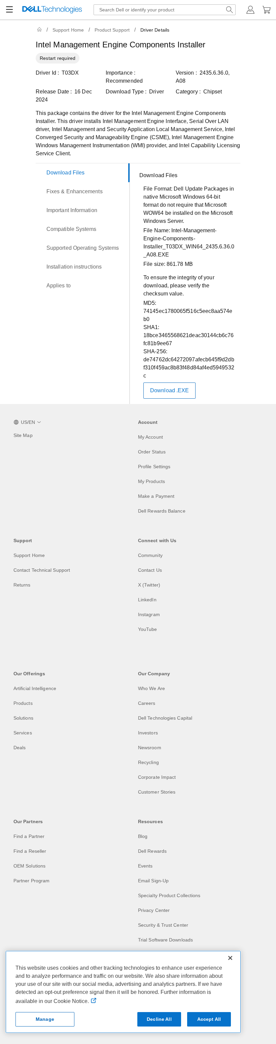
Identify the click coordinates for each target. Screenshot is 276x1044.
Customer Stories (156, 792)
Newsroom (149, 747)
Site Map (23, 435)
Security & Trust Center (163, 925)
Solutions (23, 718)
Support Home (68, 30)
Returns (22, 585)
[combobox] (165, 9)
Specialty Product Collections (169, 895)
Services (22, 732)
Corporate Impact (157, 777)
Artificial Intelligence (34, 688)
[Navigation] (9, 9)
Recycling (148, 762)
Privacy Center (154, 910)
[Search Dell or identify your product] (230, 10)
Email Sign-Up (153, 880)
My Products (151, 481)
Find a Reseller (29, 851)
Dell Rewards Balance (161, 511)
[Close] (230, 958)
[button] (250, 9)
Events (145, 866)
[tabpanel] (187, 285)
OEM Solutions (29, 866)
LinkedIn (147, 599)
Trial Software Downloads (165, 939)
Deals (19, 747)
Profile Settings (154, 466)
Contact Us (150, 570)
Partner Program (31, 880)
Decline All (159, 1019)
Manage (45, 1019)
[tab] (83, 172)
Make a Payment (156, 496)
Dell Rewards (152, 851)
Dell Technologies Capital (165, 718)
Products (23, 703)
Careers (147, 703)
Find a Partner (28, 836)
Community (150, 555)
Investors (148, 732)
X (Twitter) (149, 585)
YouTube (147, 629)
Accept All (209, 1019)
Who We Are (151, 688)
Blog (142, 836)
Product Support (112, 30)
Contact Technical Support (41, 570)
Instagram (149, 614)
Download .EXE (169, 390)
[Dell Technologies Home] (52, 9)
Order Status (152, 451)
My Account (150, 437)
